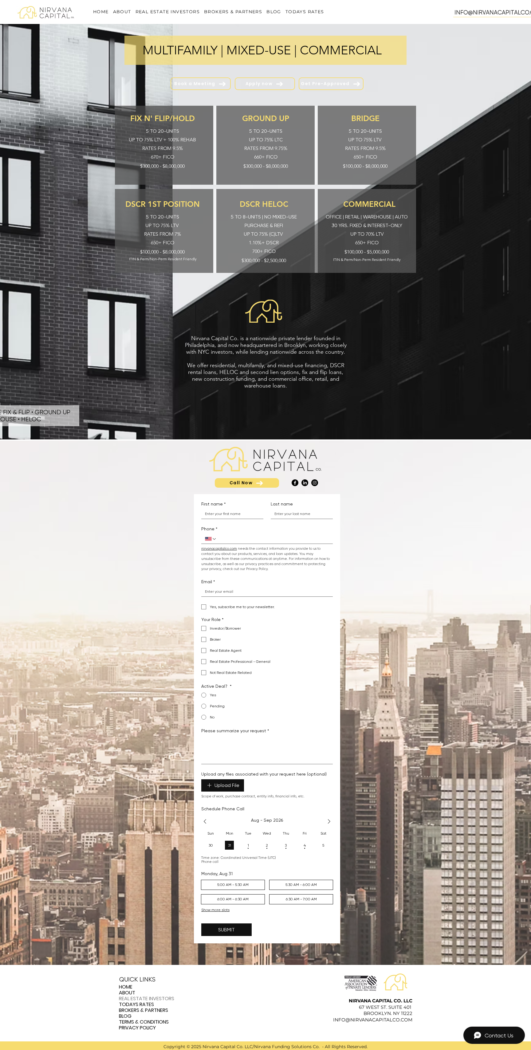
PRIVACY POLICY (137, 1028)
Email (208, 581)
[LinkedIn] (304, 482)
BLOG (125, 1016)
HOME (125, 987)
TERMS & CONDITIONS (144, 1022)
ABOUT (127, 993)
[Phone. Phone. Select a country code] (211, 539)
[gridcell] (210, 845)
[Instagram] (314, 482)
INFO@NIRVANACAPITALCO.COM (372, 1020)
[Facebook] (295, 482)
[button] (167, 12)
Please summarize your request (235, 730)
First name (213, 503)
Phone (209, 528)
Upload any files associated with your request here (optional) (264, 774)
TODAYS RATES (136, 1004)
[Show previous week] (205, 821)
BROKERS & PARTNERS (143, 1010)
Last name (282, 503)
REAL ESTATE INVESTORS (146, 998)
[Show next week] (329, 821)
